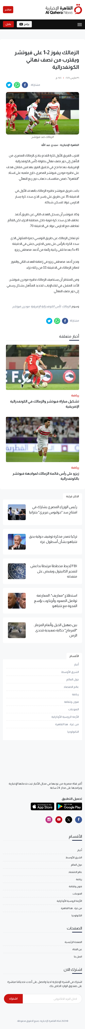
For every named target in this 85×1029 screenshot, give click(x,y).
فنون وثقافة (71, 701)
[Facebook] (78, 819)
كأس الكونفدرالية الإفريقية (46, 306)
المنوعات (73, 709)
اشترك (13, 998)
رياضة (75, 694)
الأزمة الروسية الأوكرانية (65, 716)
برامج (26, 24)
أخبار (76, 664)
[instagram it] (48, 819)
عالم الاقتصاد (71, 686)
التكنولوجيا (73, 731)
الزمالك (66, 306)
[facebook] (25, 85)
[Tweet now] (68, 819)
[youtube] (58, 819)
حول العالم (72, 679)
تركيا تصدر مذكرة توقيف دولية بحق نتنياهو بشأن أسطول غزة (53, 539)
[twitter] (9, 85)
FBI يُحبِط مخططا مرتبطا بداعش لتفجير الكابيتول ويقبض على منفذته (53, 571)
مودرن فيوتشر (21, 306)
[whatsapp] (17, 85)
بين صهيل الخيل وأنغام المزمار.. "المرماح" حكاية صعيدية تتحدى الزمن (55, 630)
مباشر (8, 9)
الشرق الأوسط (70, 671)
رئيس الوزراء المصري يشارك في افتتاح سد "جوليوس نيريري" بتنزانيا (53, 509)
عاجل (8, 24)
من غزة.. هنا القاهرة (67, 724)
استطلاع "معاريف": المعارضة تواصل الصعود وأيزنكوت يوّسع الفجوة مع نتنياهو (55, 600)
